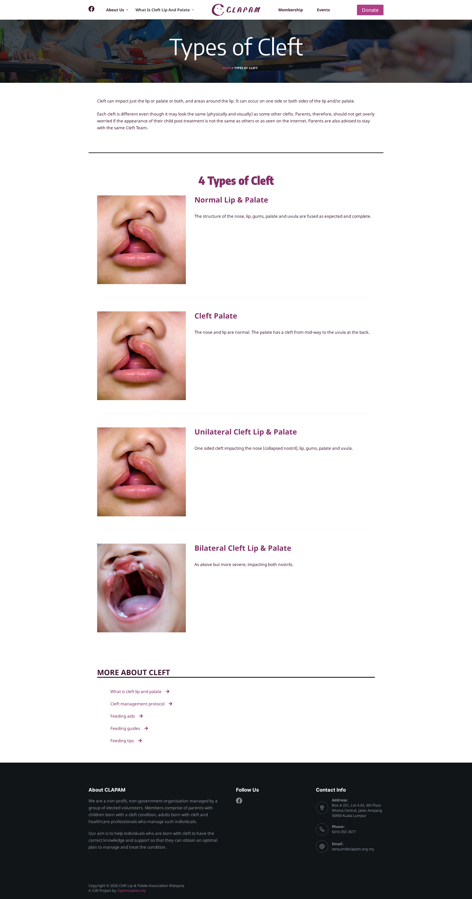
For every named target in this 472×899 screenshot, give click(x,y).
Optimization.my (131, 890)
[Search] (350, 10)
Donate (370, 10)
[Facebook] (91, 9)
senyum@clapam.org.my (353, 848)
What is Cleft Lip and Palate (162, 10)
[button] (127, 10)
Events (323, 10)
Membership (290, 10)
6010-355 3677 (344, 831)
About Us (115, 10)
